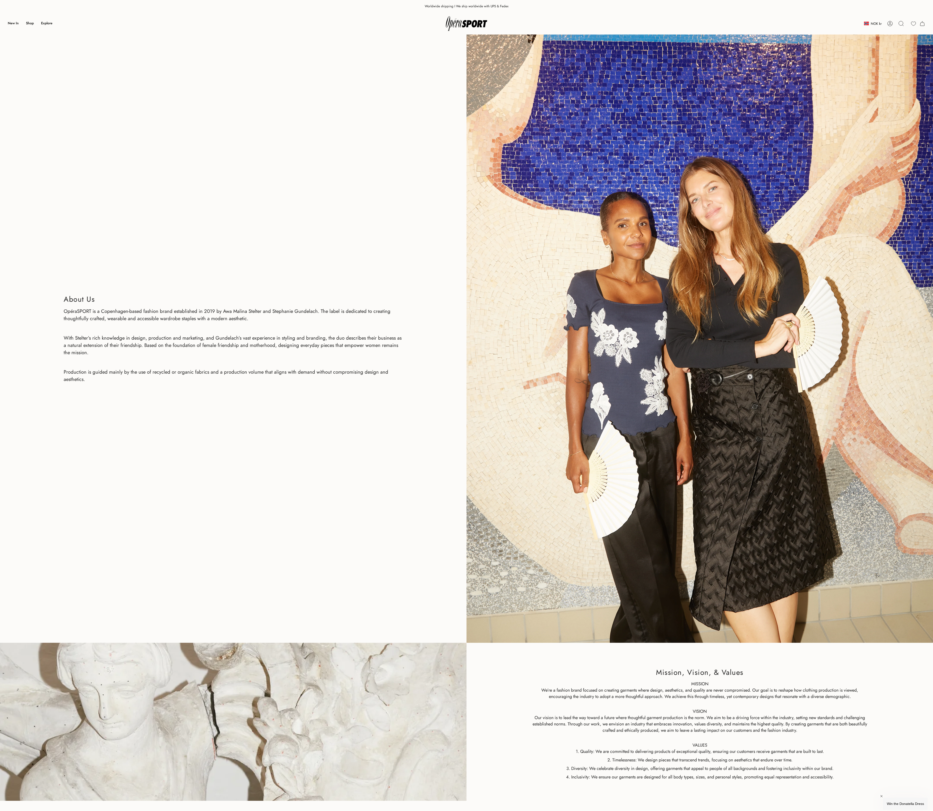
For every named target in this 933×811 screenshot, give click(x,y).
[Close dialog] (555, 351)
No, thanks (498, 452)
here (489, 438)
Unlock (498, 423)
